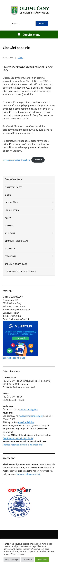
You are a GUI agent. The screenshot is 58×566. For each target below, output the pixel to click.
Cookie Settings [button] (11, 559)
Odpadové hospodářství (28, 473)
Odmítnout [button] (27, 559)
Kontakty (10, 248)
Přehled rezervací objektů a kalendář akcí (23, 444)
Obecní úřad (11, 202)
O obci (8, 194)
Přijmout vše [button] (41, 559)
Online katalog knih (28, 409)
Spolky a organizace (16, 264)
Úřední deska (12, 210)
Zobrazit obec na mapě (14, 357)
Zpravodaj (10, 256)
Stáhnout (38, 159)
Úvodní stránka (13, 179)
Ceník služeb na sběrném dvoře (18, 438)
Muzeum (9, 225)
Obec (20, 57)
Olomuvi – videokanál (16, 240)
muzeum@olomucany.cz (31, 415)
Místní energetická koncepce (20, 271)
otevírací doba (26, 422)
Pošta (8, 217)
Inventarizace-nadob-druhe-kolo (16, 159)
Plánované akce (13, 187)
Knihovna (10, 233)
